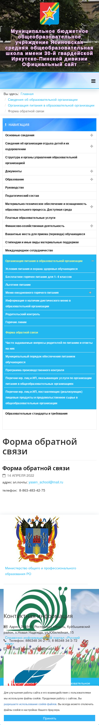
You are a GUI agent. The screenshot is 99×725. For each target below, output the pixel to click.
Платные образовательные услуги (30, 217)
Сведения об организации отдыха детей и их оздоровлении (37, 146)
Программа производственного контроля (35, 370)
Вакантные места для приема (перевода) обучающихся (45, 234)
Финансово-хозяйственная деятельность (34, 226)
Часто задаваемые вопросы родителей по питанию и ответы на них (49, 345)
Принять (49, 718)
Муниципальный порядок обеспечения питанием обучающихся (40, 359)
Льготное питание (18, 284)
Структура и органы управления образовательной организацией (41, 160)
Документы (13, 171)
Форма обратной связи (22, 332)
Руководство (14, 187)
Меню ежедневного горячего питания (32, 292)
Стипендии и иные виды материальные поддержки (42, 242)
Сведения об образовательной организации (43, 99)
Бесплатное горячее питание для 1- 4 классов (39, 276)
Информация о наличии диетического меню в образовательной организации (38, 303)
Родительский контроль (23, 314)
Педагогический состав (22, 195)
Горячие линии (16, 322)
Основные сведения (19, 135)
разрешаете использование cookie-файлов (30, 704)
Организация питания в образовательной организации (51, 105)
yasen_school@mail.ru (46, 482)
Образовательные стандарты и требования (36, 413)
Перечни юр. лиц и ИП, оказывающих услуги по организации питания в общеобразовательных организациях (49, 381)
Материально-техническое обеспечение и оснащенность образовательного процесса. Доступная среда (46, 207)
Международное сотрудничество (29, 250)
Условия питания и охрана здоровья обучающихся (42, 269)
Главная (27, 93)
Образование (14, 179)
